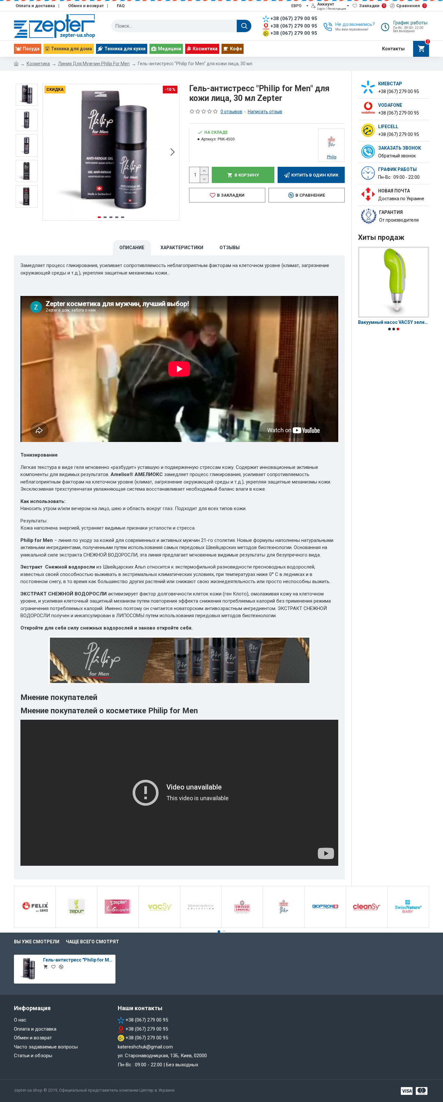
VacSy (159, 926)
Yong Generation (118, 926)
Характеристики (182, 247)
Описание (131, 247)
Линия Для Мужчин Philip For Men (94, 63)
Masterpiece (201, 926)
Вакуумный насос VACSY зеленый (393, 322)
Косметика (38, 63)
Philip (284, 926)
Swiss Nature (408, 926)
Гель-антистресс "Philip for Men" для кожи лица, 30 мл (78, 959)
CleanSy (366, 926)
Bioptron (325, 926)
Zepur (76, 926)
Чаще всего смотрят (92, 941)
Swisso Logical (242, 926)
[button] (49, 152)
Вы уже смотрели (36, 941)
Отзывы (230, 247)
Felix (34, 926)
